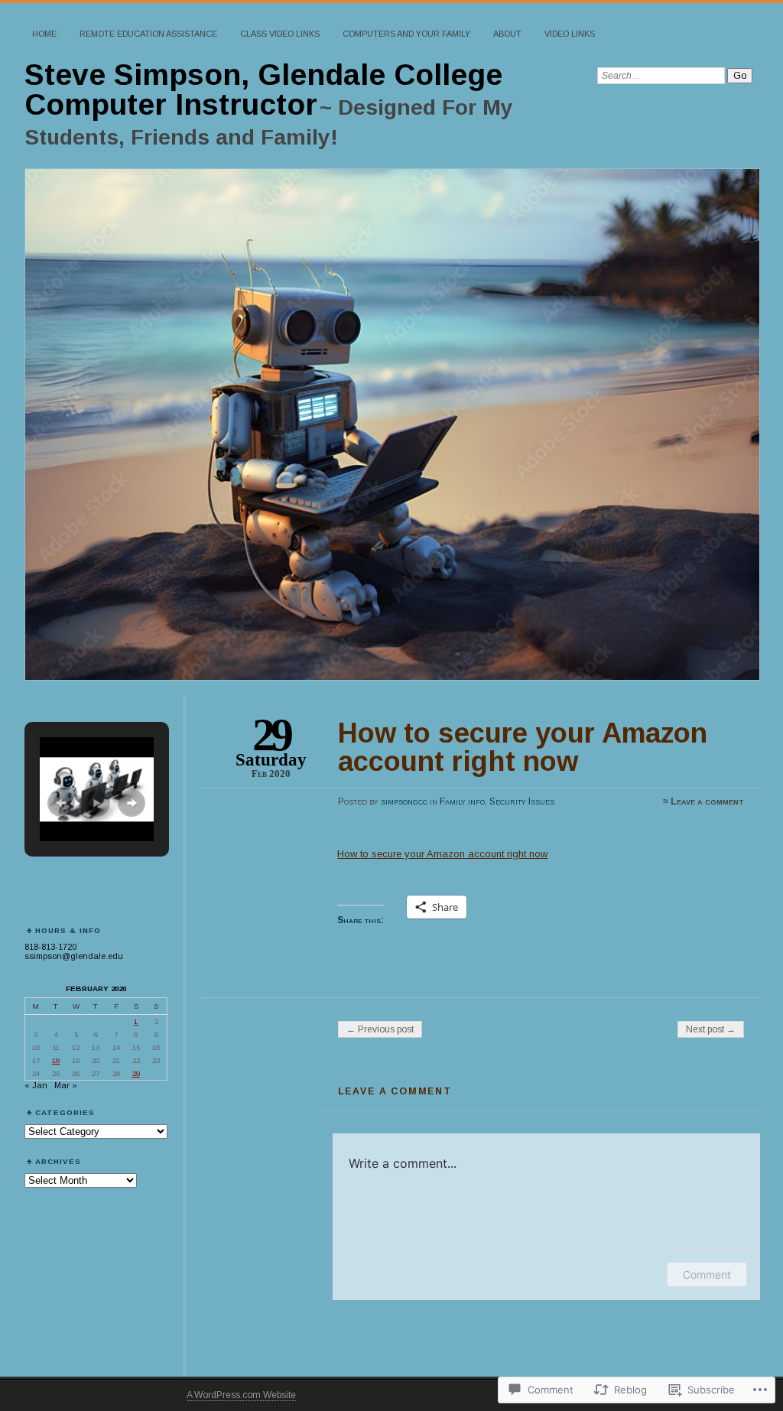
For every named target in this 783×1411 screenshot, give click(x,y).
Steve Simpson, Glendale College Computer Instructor (263, 89)
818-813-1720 (50, 946)
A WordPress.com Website (241, 1395)
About (507, 33)
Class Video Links (280, 33)
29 (136, 1073)
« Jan (35, 1085)
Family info (462, 801)
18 (56, 1060)
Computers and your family (406, 33)
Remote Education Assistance (148, 33)
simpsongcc (404, 801)
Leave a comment (707, 801)
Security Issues (521, 801)
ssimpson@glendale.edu (73, 956)
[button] (61, 803)
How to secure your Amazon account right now (442, 854)
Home (44, 33)
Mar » (65, 1085)
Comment (707, 1274)
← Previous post (380, 1029)
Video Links (569, 33)
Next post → (711, 1029)
